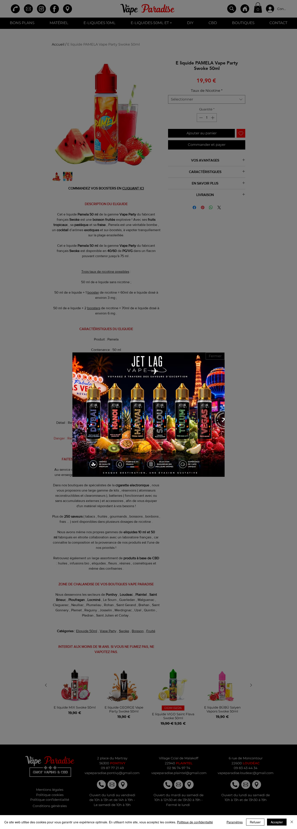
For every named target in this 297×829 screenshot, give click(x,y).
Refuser (255, 822)
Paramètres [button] (235, 822)
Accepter (277, 822)
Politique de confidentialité (195, 822)
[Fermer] (291, 822)
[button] (215, 356)
